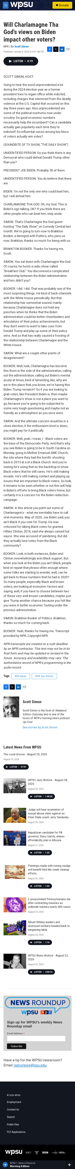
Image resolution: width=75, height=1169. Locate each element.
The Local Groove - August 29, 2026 (25, 754)
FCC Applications (16, 1132)
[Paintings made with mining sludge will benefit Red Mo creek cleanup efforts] (14, 871)
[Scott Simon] (11, 706)
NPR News (20, 676)
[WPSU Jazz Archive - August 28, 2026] (14, 785)
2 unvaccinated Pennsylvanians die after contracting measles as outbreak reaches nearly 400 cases (49, 903)
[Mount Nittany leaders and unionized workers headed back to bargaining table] (14, 927)
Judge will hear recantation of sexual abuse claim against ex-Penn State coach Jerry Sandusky (48, 813)
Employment (14, 1102)
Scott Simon (21, 46)
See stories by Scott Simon (40, 727)
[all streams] (70, 1164)
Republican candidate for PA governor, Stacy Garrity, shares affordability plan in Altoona (46, 836)
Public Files (13, 1124)
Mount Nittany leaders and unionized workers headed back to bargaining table (49, 925)
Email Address (16, 1033)
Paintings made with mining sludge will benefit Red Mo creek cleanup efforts (49, 869)
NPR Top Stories (44, 676)
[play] (5, 1164)
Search (11, 1117)
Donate (64, 5)
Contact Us (13, 1109)
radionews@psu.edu (30, 1065)
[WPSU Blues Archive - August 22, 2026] (14, 961)
